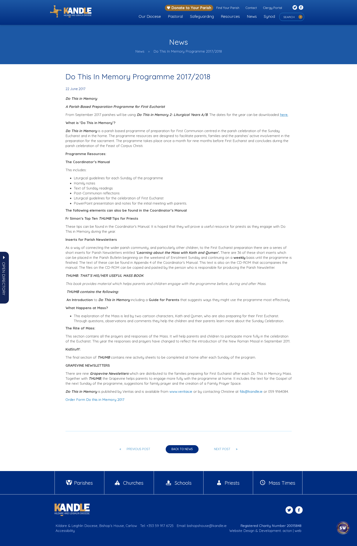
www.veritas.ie (180, 391)
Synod (269, 16)
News (252, 16)
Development (270, 530)
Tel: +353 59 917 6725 (157, 525)
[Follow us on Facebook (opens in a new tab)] (301, 7)
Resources (230, 16)
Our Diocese (150, 16)
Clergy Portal (272, 8)
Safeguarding (202, 16)
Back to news (182, 449)
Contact (251, 8)
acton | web (292, 530)
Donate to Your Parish (191, 7)
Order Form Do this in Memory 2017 (94, 399)
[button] (3, 278)
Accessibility (65, 530)
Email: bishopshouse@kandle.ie (202, 525)
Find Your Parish (227, 8)
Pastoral (175, 16)
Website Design (241, 530)
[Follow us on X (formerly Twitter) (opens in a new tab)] (295, 7)
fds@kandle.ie (251, 391)
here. (284, 114)
